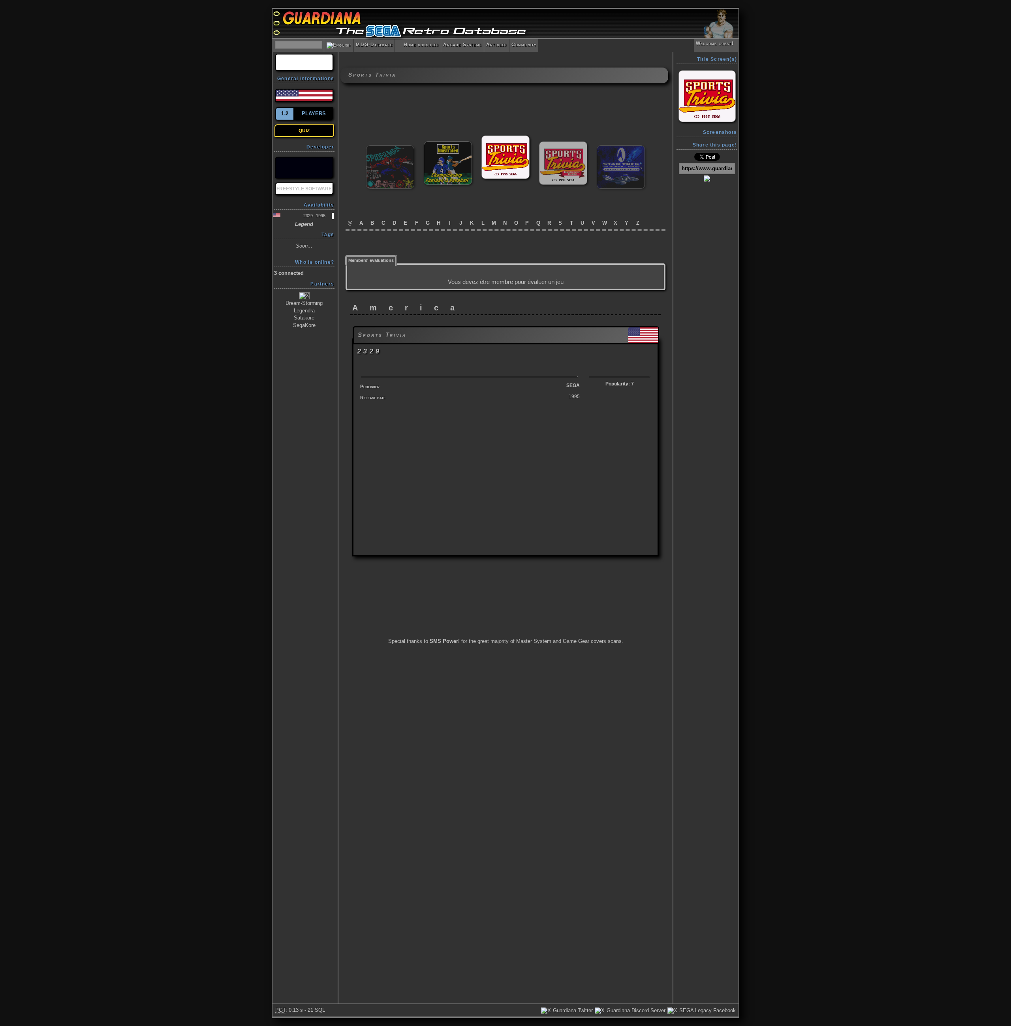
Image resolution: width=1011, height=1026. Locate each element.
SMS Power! (445, 641)
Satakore (304, 318)
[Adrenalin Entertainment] (304, 167)
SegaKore (304, 325)
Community (524, 44)
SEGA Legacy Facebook (707, 1010)
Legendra (304, 311)
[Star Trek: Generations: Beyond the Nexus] (621, 149)
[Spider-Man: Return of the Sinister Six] (390, 149)
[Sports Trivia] (505, 139)
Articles (496, 44)
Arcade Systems (462, 44)
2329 (308, 215)
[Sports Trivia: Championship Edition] (563, 145)
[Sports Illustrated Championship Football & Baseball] (448, 145)
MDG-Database (374, 44)
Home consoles (418, 44)
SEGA (573, 385)
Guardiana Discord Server (635, 1010)
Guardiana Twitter (572, 1010)
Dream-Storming (304, 303)
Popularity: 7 (619, 384)
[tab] (371, 260)
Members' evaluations (371, 260)
